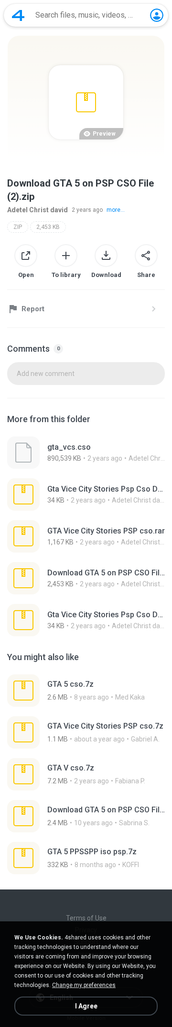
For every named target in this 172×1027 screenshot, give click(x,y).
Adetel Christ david (37, 210)
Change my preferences (84, 985)
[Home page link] (18, 15)
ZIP (17, 227)
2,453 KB (48, 227)
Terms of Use (86, 918)
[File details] (86, 452)
